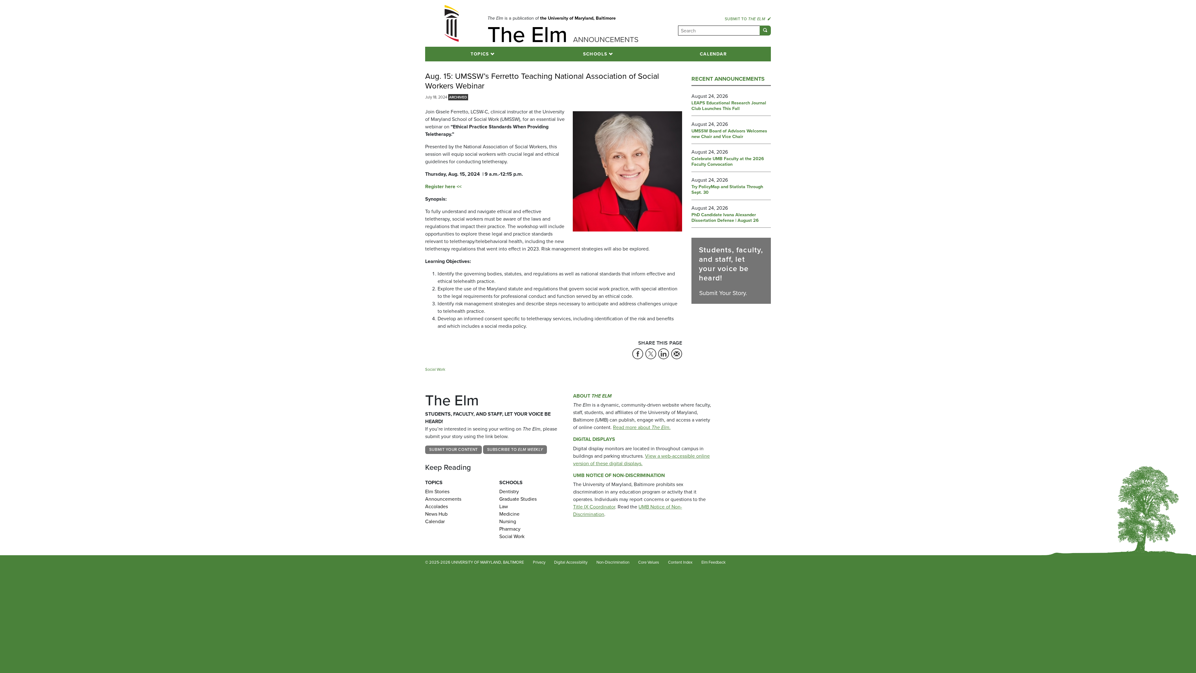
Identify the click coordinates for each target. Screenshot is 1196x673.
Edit (738, 562)
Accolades (436, 506)
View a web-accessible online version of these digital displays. (641, 459)
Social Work (435, 369)
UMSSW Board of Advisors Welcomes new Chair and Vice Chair (729, 134)
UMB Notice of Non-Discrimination (619, 475)
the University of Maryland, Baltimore (578, 18)
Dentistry (509, 491)
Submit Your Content (453, 449)
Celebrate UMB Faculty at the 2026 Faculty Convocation (727, 162)
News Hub (436, 514)
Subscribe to (515, 449)
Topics (480, 53)
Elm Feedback (713, 562)
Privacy (539, 562)
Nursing (507, 521)
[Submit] (765, 31)
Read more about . (642, 427)
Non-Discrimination (612, 562)
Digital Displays (594, 439)
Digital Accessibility (570, 562)
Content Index (680, 562)
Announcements (443, 499)
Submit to (745, 19)
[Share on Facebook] (637, 353)
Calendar (713, 53)
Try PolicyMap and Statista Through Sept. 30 (727, 190)
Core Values (648, 562)
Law (503, 506)
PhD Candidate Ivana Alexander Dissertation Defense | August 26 (725, 218)
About (592, 395)
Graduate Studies (518, 499)
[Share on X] (650, 353)
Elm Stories (437, 491)
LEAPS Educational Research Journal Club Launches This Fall (728, 106)
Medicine (509, 514)
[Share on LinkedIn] (663, 353)
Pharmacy (509, 528)
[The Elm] (451, 23)
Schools (595, 53)
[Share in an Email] (676, 353)
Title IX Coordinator (594, 506)
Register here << (443, 186)
